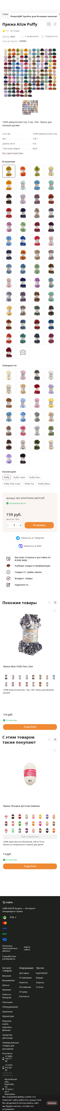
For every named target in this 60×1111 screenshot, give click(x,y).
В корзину (39, 525)
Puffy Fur (29, 483)
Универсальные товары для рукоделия (10, 1045)
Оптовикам (25, 987)
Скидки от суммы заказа (28, 572)
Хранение (7, 1011)
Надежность (21, 584)
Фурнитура (8, 1016)
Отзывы (23, 991)
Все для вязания (24, 14)
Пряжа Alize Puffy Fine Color (18, 666)
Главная (6, 14)
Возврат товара (23, 578)
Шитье (5, 985)
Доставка (24, 973)
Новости (23, 982)
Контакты (24, 996)
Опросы (40, 982)
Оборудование (10, 1006)
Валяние (6, 989)
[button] (49, 602)
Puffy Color (19, 477)
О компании (25, 977)
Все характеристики (12, 153)
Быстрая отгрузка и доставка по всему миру (33, 559)
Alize (12, 36)
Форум (39, 977)
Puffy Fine (34, 477)
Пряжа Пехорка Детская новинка (21, 805)
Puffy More (44, 483)
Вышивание (8, 980)
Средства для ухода (7, 1036)
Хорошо (52, 1102)
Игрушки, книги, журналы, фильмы (7, 1025)
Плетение (7, 1002)
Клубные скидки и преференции (32, 565)
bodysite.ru (9, 958)
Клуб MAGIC (42, 973)
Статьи (39, 987)
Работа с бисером (6, 996)
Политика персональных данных (9, 948)
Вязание (6, 975)
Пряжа (41, 14)
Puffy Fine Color (12, 483)
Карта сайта (27, 948)
